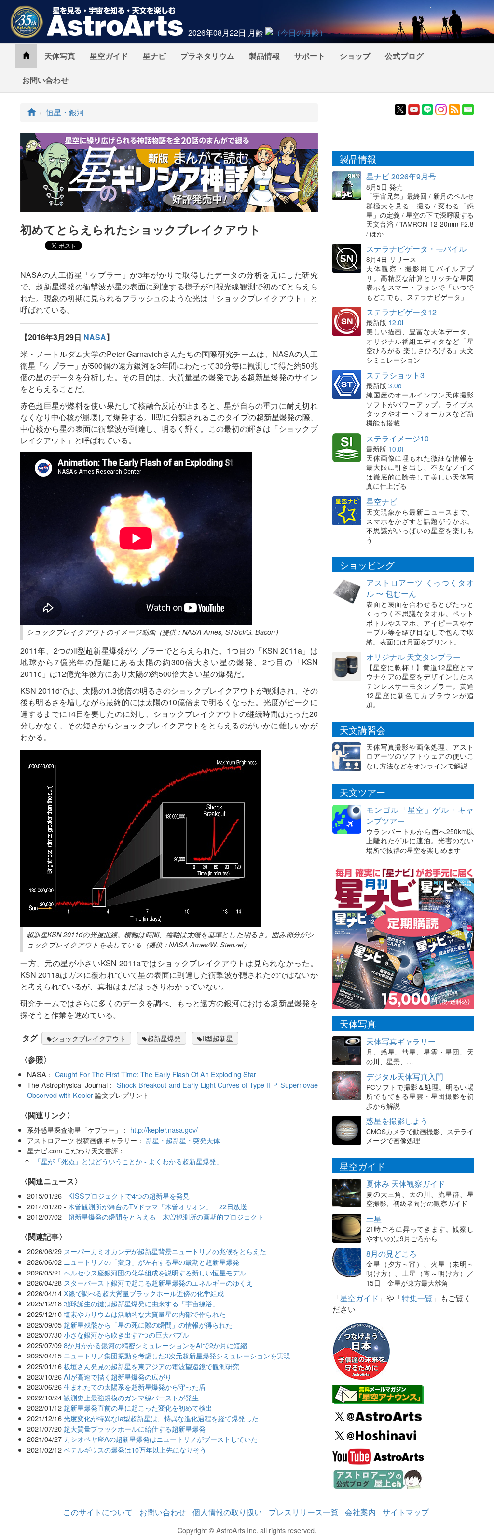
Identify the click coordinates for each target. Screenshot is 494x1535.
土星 (374, 1218)
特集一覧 (417, 1297)
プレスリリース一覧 (303, 1512)
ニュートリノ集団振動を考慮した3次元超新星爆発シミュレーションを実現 (177, 1355)
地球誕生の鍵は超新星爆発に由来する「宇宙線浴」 (141, 1303)
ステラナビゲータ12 (401, 311)
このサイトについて (98, 1512)
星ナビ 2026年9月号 (401, 176)
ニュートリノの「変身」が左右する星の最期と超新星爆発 (151, 1262)
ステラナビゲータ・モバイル (416, 248)
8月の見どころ (391, 1253)
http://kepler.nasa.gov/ (164, 1129)
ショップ (355, 55)
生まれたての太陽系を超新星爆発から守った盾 (135, 1387)
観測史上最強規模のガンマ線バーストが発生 (131, 1397)
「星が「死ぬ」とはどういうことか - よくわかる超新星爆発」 (128, 1161)
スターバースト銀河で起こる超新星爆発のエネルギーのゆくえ (158, 1282)
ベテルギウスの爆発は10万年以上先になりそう (135, 1449)
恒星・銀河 (65, 112)
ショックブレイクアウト (89, 1038)
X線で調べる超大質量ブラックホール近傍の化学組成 (144, 1293)
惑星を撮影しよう (397, 1120)
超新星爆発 (164, 1038)
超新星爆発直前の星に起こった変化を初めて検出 (138, 1407)
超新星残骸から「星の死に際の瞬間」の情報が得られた (148, 1324)
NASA (94, 337)
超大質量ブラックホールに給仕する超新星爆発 (135, 1429)
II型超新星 (217, 1038)
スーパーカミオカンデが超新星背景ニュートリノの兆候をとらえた (165, 1251)
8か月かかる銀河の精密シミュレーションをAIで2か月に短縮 (155, 1345)
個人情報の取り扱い (227, 1512)
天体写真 (59, 55)
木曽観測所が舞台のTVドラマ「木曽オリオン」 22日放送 (157, 1206)
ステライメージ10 (397, 438)
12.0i (395, 322)
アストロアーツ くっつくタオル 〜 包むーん (420, 588)
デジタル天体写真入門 (404, 1076)
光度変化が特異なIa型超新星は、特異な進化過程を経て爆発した (161, 1418)
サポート (309, 55)
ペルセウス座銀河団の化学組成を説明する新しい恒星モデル (155, 1272)
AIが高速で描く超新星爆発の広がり (118, 1376)
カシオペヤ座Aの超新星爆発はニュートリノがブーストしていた (161, 1439)
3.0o (395, 385)
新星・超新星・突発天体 (183, 1140)
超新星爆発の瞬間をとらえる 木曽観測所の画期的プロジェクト (166, 1216)
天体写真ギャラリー (401, 1041)
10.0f (396, 448)
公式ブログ (404, 55)
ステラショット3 (395, 375)
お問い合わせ (45, 79)
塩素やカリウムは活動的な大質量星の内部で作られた (145, 1314)
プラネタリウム (207, 55)
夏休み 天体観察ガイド (405, 1183)
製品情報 (264, 55)
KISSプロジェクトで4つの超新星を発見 (129, 1196)
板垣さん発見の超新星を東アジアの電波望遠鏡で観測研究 (151, 1366)
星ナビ (154, 55)
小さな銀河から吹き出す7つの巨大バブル (126, 1334)
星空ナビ (381, 501)
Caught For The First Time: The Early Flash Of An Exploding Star (155, 1074)
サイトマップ (406, 1512)
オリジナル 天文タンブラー (413, 656)
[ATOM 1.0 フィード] (454, 108)
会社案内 (360, 1512)
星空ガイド (109, 55)
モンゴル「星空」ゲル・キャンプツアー (420, 815)
